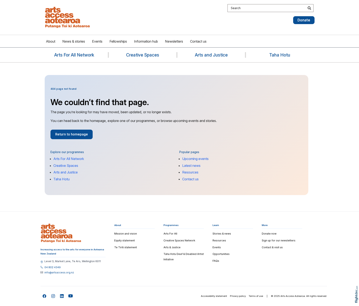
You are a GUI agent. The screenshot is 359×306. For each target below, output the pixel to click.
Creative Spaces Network (179, 240)
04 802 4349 (52, 267)
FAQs (216, 260)
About (50, 41)
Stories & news (222, 233)
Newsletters (174, 41)
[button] (357, 300)
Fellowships (118, 41)
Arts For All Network (68, 159)
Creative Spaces (65, 165)
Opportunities (221, 254)
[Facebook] (45, 296)
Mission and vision (125, 233)
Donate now (269, 233)
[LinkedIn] (62, 296)
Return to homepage (71, 134)
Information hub (146, 41)
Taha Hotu (61, 179)
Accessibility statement (214, 296)
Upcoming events (195, 159)
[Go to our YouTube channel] (71, 296)
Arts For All (170, 233)
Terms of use (256, 296)
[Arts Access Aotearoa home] (61, 233)
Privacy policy (238, 296)
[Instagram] (53, 296)
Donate (304, 20)
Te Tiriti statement (125, 247)
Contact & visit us (272, 247)
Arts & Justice (172, 247)
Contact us (198, 41)
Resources (190, 172)
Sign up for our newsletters (278, 240)
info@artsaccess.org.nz (59, 272)
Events (97, 41)
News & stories (73, 41)
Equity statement (124, 240)
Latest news (191, 165)
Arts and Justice (65, 172)
